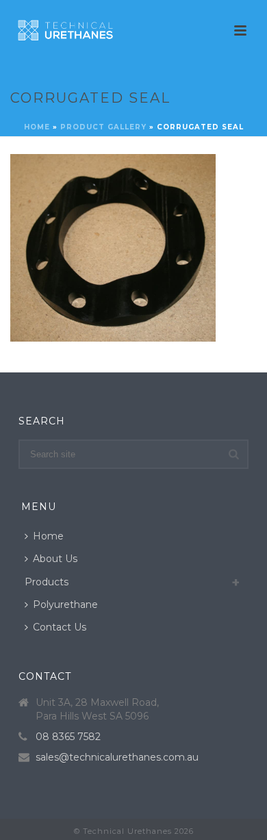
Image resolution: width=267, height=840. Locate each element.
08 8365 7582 (68, 736)
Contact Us (59, 627)
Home (37, 127)
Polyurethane (65, 604)
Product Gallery (103, 127)
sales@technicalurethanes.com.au (117, 757)
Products (46, 582)
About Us (55, 558)
